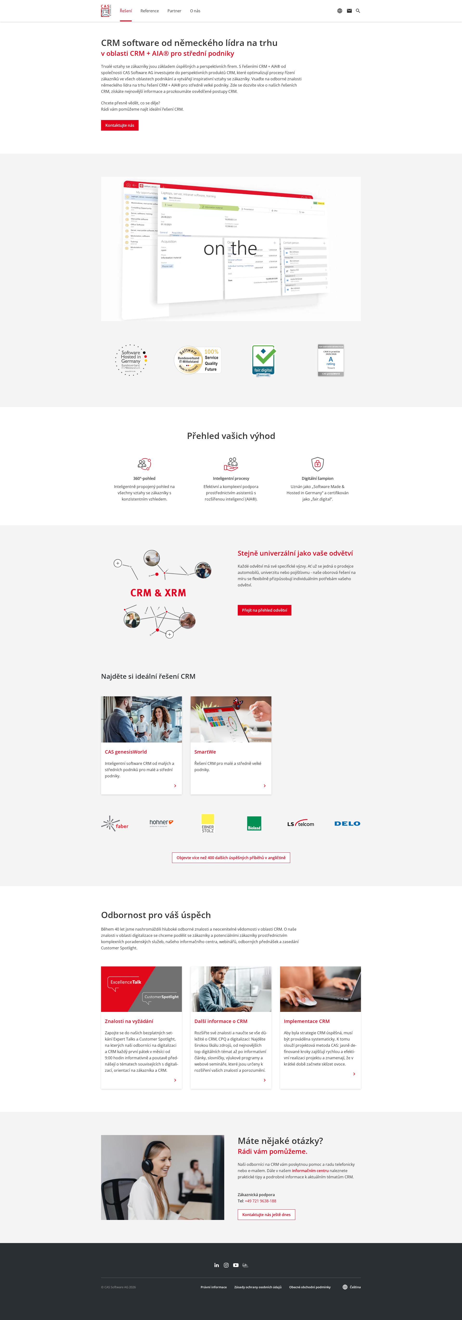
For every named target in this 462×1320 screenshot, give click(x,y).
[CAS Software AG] (106, 11)
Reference (150, 10)
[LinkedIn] (216, 1265)
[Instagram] (226, 1265)
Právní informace (214, 1287)
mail (349, 11)
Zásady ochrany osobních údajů (258, 1287)
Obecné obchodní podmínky (310, 1287)
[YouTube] (236, 1265)
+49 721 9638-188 (260, 1201)
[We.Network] (245, 1265)
